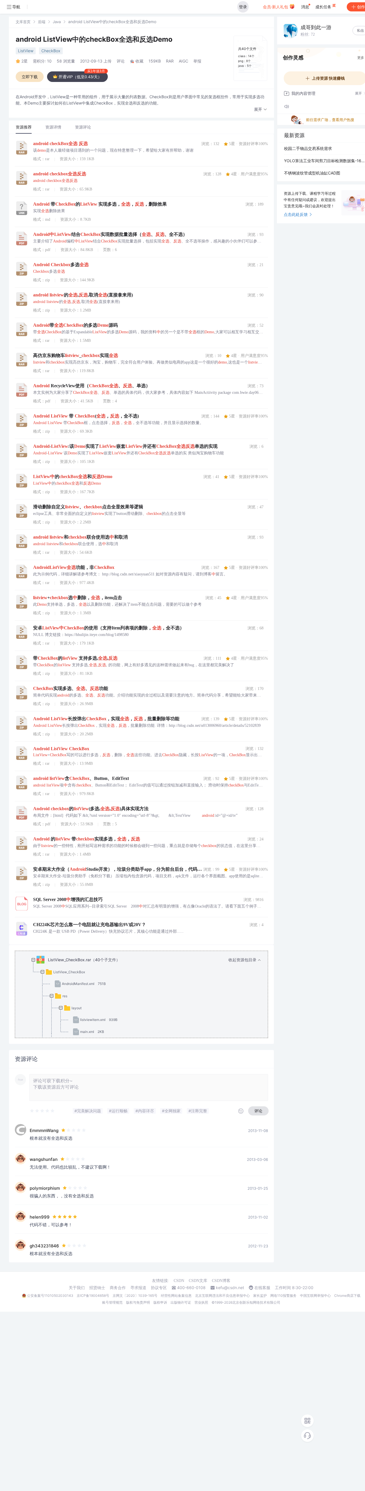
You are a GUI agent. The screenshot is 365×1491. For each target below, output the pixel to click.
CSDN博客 (221, 1281)
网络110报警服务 (283, 1295)
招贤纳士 (97, 1287)
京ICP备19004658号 (93, 1295)
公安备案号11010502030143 (50, 1295)
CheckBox (50, 50)
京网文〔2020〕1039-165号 (135, 1295)
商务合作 (118, 1287)
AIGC (183, 61)
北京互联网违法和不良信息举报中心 (222, 1295)
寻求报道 (138, 1287)
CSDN (179, 1281)
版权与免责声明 (138, 1302)
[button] (260, 109)
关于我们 (77, 1287)
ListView (25, 50)
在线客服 (262, 1287)
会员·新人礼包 (276, 6)
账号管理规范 (112, 1302)
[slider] (42, 1111)
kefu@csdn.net (230, 1287)
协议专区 (159, 1287)
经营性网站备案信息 (176, 1295)
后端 (41, 21)
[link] (23, 21)
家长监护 (260, 1295)
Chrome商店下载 (347, 1295)
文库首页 (23, 21)
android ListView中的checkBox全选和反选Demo (94, 39)
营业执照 (201, 1302)
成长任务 (323, 6)
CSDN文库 (198, 1281)
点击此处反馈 (296, 214)
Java (57, 21)
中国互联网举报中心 (315, 1295)
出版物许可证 (181, 1302)
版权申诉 (160, 1302)
